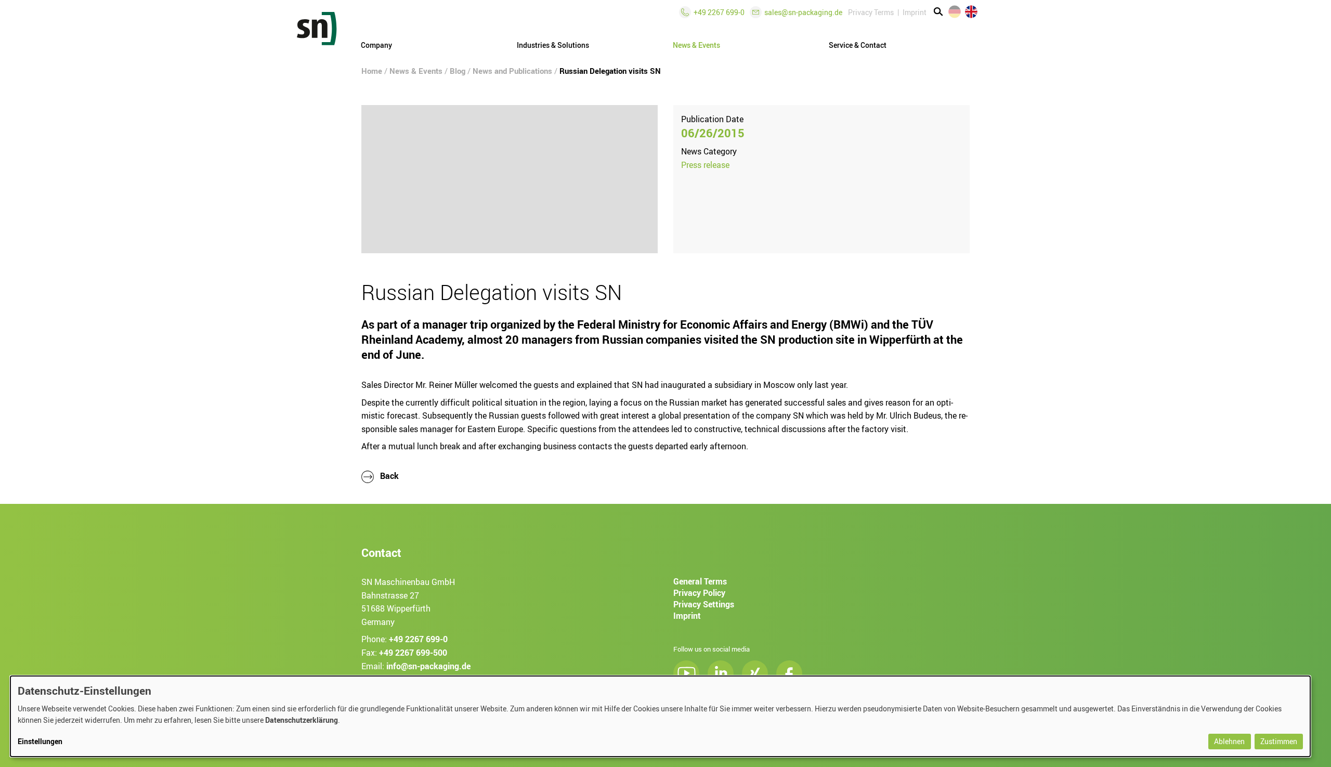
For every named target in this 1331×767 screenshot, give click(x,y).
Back (388, 476)
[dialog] (660, 716)
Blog (457, 71)
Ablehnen (1229, 741)
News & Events (415, 71)
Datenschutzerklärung (301, 720)
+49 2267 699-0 (418, 639)
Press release (705, 165)
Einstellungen (40, 741)
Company (376, 45)
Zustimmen (1278, 741)
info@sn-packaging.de (428, 665)
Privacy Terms (871, 12)
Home (371, 71)
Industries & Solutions (553, 45)
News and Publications (512, 71)
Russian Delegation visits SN (610, 71)
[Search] (938, 12)
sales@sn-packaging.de (803, 12)
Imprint (915, 12)
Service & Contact (857, 45)
